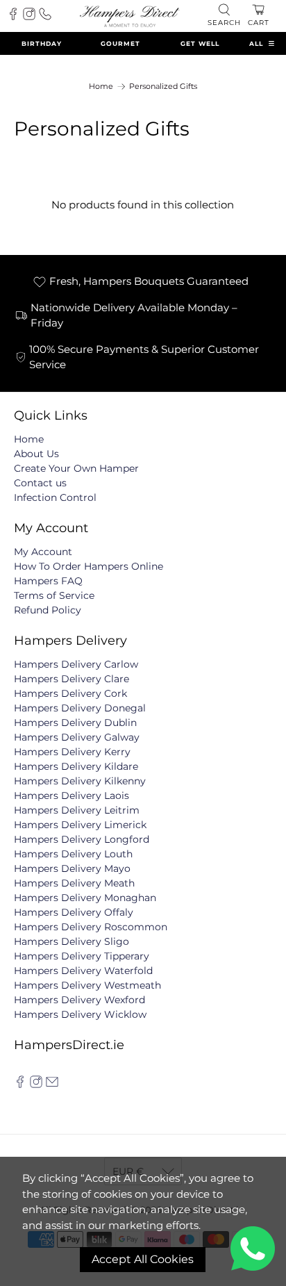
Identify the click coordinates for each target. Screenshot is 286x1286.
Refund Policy (47, 610)
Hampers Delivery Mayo (72, 868)
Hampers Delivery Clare (71, 679)
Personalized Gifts (163, 86)
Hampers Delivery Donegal (80, 708)
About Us (36, 453)
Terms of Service (54, 595)
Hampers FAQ (48, 581)
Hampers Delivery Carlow (76, 664)
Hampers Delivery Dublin (75, 722)
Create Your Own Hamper (76, 468)
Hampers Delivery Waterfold (83, 970)
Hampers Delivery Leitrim (77, 810)
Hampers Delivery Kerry (72, 751)
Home (101, 86)
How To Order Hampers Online (88, 566)
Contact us (40, 483)
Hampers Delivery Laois (71, 795)
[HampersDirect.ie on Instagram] (36, 1084)
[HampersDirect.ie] (129, 15)
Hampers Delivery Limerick (80, 824)
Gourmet (120, 43)
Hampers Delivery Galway (77, 737)
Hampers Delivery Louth (73, 854)
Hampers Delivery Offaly (73, 912)
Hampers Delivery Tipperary (81, 956)
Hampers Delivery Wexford (79, 1000)
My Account (43, 551)
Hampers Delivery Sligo (71, 941)
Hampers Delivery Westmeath (87, 985)
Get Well (199, 43)
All (256, 43)
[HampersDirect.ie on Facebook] (20, 1084)
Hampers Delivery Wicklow (80, 1014)
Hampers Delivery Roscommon (90, 927)
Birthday (42, 43)
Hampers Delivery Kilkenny (80, 781)
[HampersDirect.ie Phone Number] (45, 16)
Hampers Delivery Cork (70, 693)
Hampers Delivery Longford (81, 839)
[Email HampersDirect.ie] (52, 1084)
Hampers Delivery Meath (74, 883)
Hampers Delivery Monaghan (85, 897)
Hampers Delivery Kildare (76, 766)
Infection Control (55, 497)
